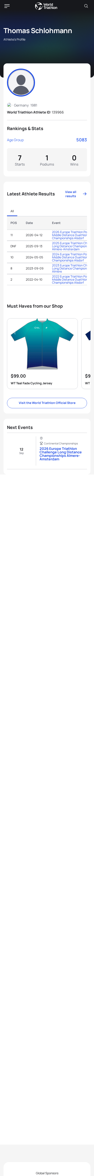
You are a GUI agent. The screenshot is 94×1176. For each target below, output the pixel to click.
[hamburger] (7, 6)
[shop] (42, 354)
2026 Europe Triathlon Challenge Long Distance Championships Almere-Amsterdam (61, 453)
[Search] (86, 6)
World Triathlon (46, 6)
